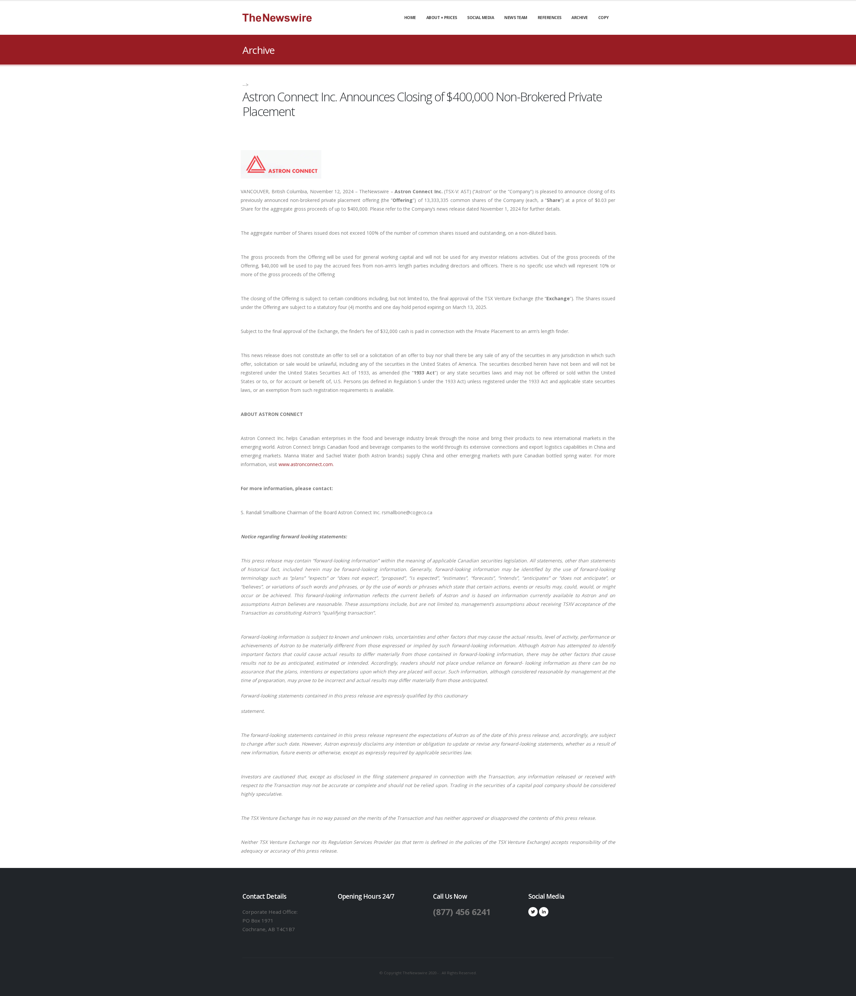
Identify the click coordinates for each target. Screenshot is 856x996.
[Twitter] (533, 911)
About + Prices (441, 17)
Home (410, 17)
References (549, 17)
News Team (515, 17)
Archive (579, 17)
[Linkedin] (543, 911)
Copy (603, 17)
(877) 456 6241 (462, 911)
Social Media (480, 17)
